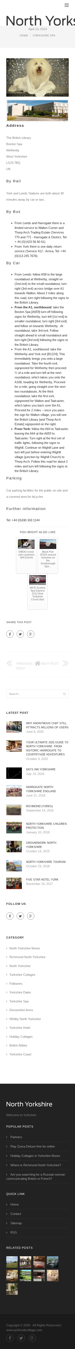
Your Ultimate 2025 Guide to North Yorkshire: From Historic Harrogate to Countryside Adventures (47, 748)
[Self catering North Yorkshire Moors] (25, 1262)
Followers (15, 983)
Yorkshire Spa (43, 35)
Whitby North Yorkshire (25, 1019)
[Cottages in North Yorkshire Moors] (52, 1275)
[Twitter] (20, 634)
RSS (13, 1232)
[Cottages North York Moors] (39, 1275)
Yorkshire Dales (20, 992)
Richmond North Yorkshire (27, 957)
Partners (16, 1137)
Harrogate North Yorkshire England (41, 789)
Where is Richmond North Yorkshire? (35, 1165)
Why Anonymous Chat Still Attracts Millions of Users (47, 725)
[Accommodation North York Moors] (39, 1262)
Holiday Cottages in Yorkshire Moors (35, 1156)
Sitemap (16, 1223)
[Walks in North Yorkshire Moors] (52, 1262)
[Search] (64, 694)
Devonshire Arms (21, 1010)
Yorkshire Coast (20, 1054)
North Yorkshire (20, 966)
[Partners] (12, 1262)
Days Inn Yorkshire (41, 769)
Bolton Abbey (18, 1045)
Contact (15, 1214)
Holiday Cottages (21, 1036)
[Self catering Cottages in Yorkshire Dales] (25, 1275)
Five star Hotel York (42, 879)
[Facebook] (10, 634)
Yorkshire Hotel (19, 1027)
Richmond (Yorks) (39, 806)
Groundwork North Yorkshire (41, 845)
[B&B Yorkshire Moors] (12, 1275)
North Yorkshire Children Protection (46, 826)
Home (24, 35)
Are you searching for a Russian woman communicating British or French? (35, 1176)
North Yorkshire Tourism (46, 862)
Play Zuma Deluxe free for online (32, 1146)
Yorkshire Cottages (22, 974)
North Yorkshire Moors (24, 948)
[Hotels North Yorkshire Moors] (12, 1289)
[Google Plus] (30, 634)
